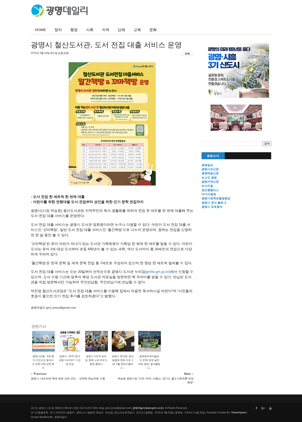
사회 (89, 30)
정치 (58, 30)
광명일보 (207, 165)
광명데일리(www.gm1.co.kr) (148, 408)
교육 (137, 30)
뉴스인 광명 (209, 177)
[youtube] (270, 408)
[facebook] (256, 408)
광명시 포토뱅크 (212, 206)
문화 (153, 30)
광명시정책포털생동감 (216, 198)
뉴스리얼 (207, 185)
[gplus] (263, 408)
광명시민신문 (210, 169)
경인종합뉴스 (210, 190)
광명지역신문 (210, 181)
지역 (105, 30)
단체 (121, 30)
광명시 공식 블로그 (214, 202)
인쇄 (187, 53)
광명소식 (213, 156)
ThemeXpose (238, 412)
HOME (40, 30)
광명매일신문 (210, 173)
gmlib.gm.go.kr (157, 272)
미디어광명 (209, 194)
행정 (74, 30)
